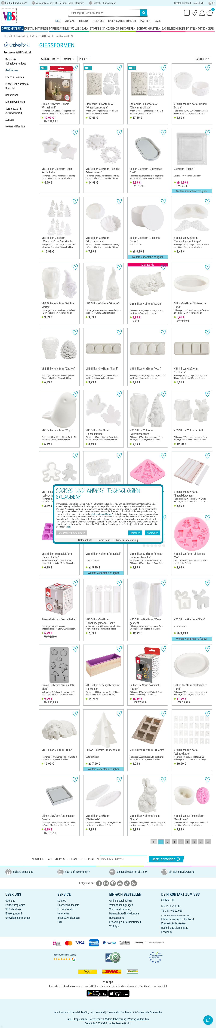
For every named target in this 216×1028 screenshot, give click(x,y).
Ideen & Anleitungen (122, 21)
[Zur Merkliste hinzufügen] (75, 68)
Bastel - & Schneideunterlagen (16, 61)
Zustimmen (152, 532)
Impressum (104, 540)
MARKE (67, 58)
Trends (84, 21)
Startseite (8, 36)
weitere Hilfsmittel (15, 126)
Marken (145, 21)
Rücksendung (116, 917)
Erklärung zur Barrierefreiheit (125, 922)
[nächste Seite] (208, 841)
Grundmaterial (22, 36)
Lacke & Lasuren (14, 77)
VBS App (114, 926)
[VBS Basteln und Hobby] (9, 16)
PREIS (82, 58)
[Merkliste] (194, 12)
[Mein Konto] (202, 12)
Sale (157, 21)
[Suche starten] (144, 13)
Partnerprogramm (15, 905)
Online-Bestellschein (120, 900)
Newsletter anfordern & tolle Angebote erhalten (65, 859)
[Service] (187, 12)
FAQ (59, 922)
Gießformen (12, 70)
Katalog (61, 900)
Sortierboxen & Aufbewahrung (13, 110)
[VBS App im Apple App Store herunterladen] (119, 993)
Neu (57, 21)
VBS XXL (70, 21)
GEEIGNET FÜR (48, 58)
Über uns (10, 900)
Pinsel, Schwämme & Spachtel (17, 86)
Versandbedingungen (121, 905)
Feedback (166, 932)
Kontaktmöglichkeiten (173, 923)
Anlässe (98, 21)
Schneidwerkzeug (15, 101)
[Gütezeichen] (113, 957)
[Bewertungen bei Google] (65, 957)
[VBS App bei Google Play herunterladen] (97, 993)
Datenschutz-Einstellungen (124, 913)
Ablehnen (135, 532)
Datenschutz (85, 540)
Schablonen (12, 95)
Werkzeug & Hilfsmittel (42, 36)
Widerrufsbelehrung (120, 909)
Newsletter (63, 913)
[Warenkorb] (209, 12)
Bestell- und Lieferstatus (174, 927)
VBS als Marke (13, 909)
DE (213, 3)
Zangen (9, 119)
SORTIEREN (201, 58)
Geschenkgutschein (68, 905)
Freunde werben (66, 909)
